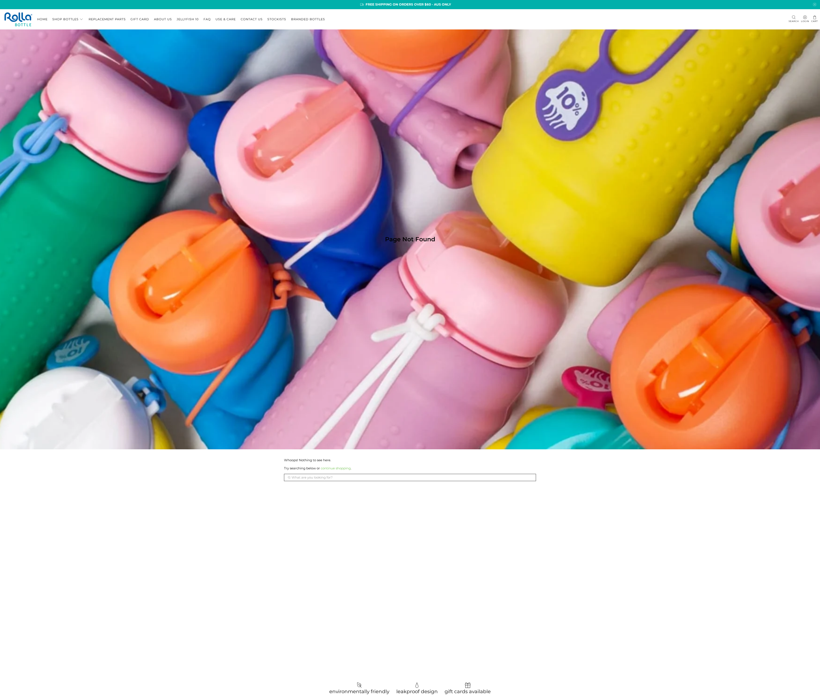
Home (42, 19)
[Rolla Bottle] (18, 19)
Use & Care (225, 19)
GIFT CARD (139, 19)
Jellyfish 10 (188, 19)
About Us (163, 19)
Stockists (276, 19)
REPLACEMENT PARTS (107, 19)
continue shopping (336, 468)
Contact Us (252, 19)
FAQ (207, 19)
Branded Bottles (308, 19)
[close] (815, 4)
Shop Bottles (65, 19)
